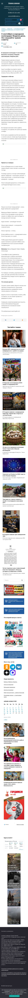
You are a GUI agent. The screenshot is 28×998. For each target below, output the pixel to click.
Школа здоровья (8, 690)
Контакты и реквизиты (7, 931)
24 (4, 713)
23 (22, 711)
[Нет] (26, 993)
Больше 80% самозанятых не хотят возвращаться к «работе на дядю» (13, 350)
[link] (14, 20)
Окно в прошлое (8, 684)
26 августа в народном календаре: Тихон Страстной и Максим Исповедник (13, 449)
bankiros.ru (21, 849)
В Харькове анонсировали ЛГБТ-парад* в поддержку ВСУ (13, 383)
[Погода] (6, 824)
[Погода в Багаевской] (14, 823)
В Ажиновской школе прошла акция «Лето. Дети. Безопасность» (13, 784)
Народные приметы (7, 315)
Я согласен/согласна (14, 996)
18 (7, 711)
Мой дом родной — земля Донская (14, 692)
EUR (17, 843)
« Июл (5, 719)
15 (18, 709)
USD (12, 843)
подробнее (7, 991)
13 (13, 709)
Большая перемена (9, 687)
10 (4, 709)
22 (19, 711)
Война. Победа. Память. (10, 682)
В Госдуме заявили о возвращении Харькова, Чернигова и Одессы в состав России (13, 413)
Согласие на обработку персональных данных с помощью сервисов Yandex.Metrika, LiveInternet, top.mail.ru (13, 974)
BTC (22, 843)
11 (7, 709)
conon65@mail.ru (14, 16)
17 (4, 711)
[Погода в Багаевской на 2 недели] (20, 824)
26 (10, 713)
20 (13, 711)
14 (16, 709)
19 (10, 711)
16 (21, 709)
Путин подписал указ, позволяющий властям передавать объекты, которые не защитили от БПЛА (14, 570)
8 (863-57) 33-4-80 (14, 12)
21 (16, 711)
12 (10, 709)
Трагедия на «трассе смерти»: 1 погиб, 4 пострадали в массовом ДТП (13, 501)
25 (7, 713)
